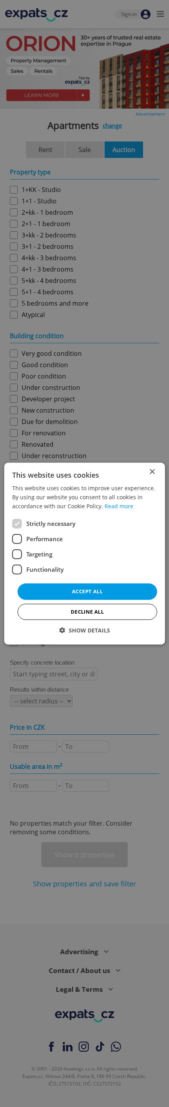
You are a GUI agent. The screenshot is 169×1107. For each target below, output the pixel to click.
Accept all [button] (87, 591)
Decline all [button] (87, 611)
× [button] (152, 472)
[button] (84, 630)
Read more (119, 506)
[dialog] (84, 553)
